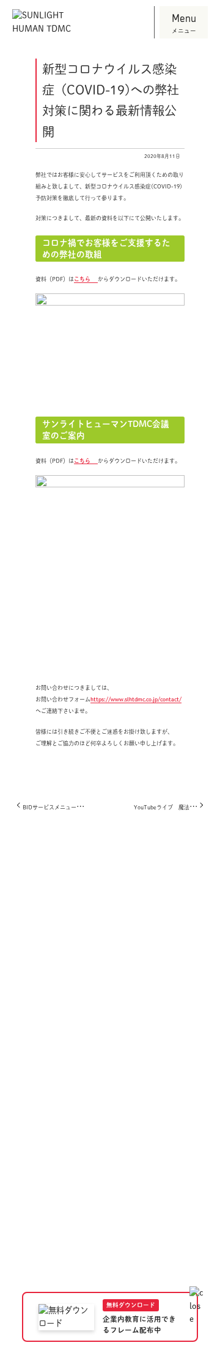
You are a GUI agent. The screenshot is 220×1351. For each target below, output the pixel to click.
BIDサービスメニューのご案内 (60, 807)
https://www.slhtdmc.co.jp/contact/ (136, 699)
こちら (82, 279)
